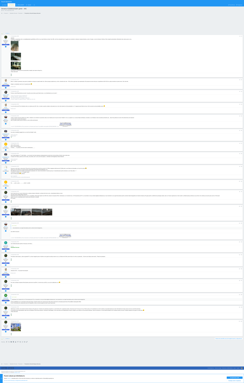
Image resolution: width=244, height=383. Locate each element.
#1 (241, 36)
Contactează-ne (211, 368)
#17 (241, 280)
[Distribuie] (240, 36)
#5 (241, 115)
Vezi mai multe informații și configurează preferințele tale (15, 380)
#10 (241, 181)
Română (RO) (11, 368)
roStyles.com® (17, 372)
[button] (32, 4)
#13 (241, 223)
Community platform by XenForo (13, 371)
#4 (241, 104)
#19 (241, 307)
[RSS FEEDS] (34, 4)
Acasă (238, 368)
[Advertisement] (39, 23)
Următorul (7, 33)
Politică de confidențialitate (227, 368)
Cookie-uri (4, 368)
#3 (241, 91)
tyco (3, 10)
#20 (241, 321)
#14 (241, 241)
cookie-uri (9, 378)
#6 (241, 130)
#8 (241, 153)
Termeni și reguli (218, 368)
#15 (241, 254)
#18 (241, 294)
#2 (241, 79)
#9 (241, 166)
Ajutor (235, 368)
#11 (241, 191)
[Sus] (240, 368)
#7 (241, 143)
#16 (241, 268)
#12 (241, 206)
